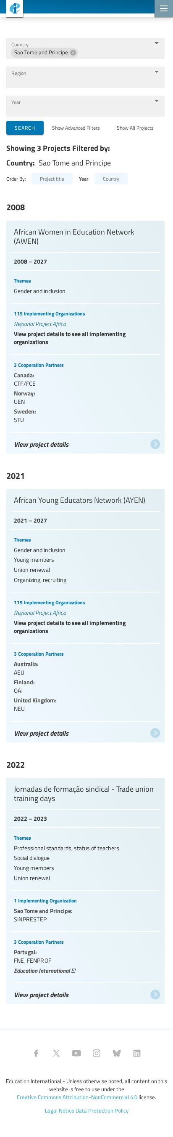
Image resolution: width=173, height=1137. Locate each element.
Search (25, 127)
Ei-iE (11, 9)
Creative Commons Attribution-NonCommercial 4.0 (77, 1097)
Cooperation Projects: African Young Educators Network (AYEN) (85, 613)
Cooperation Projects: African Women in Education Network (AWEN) (85, 335)
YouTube (76, 1053)
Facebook (36, 1053)
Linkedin (137, 1053)
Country (20, 44)
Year (16, 102)
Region (18, 73)
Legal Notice (59, 1110)
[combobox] (113, 52)
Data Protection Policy (102, 1110)
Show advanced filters (76, 127)
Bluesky (117, 1053)
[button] (44, 53)
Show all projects (135, 127)
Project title (52, 178)
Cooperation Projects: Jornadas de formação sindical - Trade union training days (85, 889)
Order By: (16, 178)
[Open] (157, 43)
